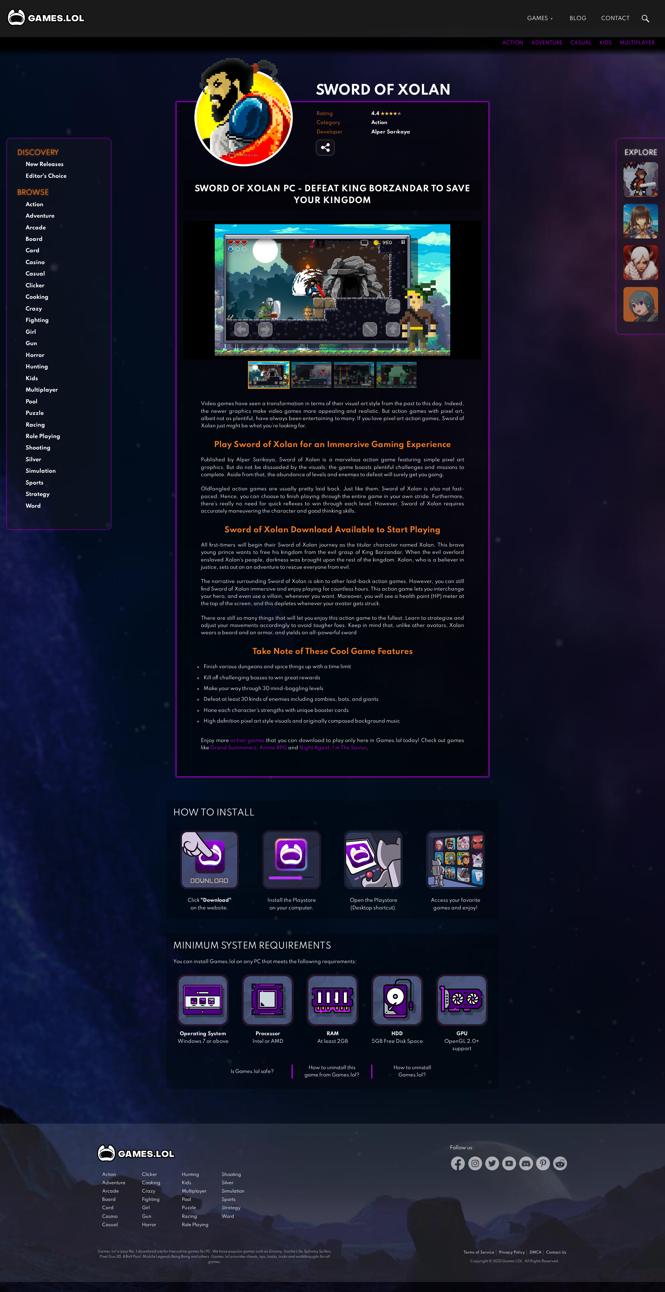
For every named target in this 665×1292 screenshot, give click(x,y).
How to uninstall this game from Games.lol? (332, 1071)
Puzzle (35, 413)
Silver (33, 460)
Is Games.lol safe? (252, 1071)
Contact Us (556, 1252)
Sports (35, 483)
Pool (31, 402)
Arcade (36, 228)
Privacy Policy (512, 1252)
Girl (31, 332)
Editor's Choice (46, 176)
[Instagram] (475, 1164)
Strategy (38, 494)
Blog (578, 18)
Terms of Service (478, 1252)
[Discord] (526, 1164)
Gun (31, 344)
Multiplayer (637, 43)
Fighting (37, 320)
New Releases (45, 164)
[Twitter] (492, 1164)
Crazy (34, 309)
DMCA (535, 1252)
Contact (615, 18)
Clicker (35, 286)
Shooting (38, 448)
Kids (606, 43)
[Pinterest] (543, 1164)
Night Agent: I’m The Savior (332, 747)
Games (537, 18)
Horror (35, 355)
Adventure (546, 43)
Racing (35, 425)
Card (32, 251)
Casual (581, 43)
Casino (35, 262)
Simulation (41, 471)
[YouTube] (509, 1164)
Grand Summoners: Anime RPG (248, 747)
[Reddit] (560, 1164)
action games (247, 740)
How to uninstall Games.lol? (412, 1071)
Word (33, 506)
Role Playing (43, 436)
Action (512, 43)
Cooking (37, 297)
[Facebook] (458, 1164)
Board (34, 239)
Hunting (37, 367)
